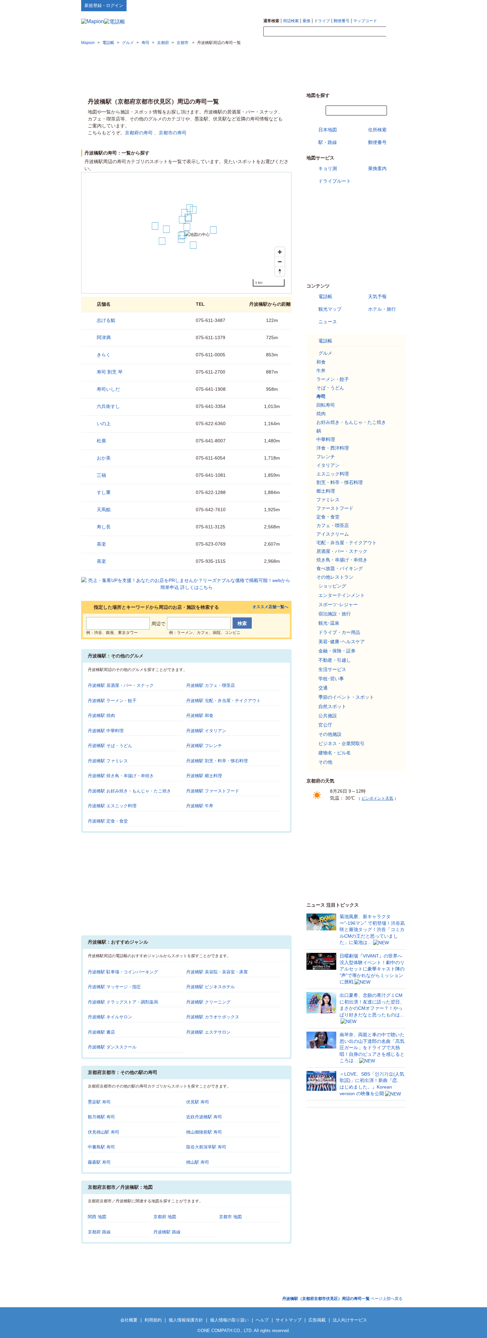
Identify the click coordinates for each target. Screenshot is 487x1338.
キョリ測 (327, 168)
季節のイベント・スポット (346, 697)
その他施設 (330, 734)
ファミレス (328, 499)
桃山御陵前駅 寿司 (204, 1132)
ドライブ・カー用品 (339, 632)
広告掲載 (317, 1319)
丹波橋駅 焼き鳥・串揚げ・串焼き (121, 775)
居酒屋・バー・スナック (341, 551)
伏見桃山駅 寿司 (103, 1132)
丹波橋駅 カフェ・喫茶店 (210, 685)
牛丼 (321, 370)
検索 (396, 31)
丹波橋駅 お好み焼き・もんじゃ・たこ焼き (129, 790)
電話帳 (325, 296)
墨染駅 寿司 (99, 1101)
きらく (104, 354)
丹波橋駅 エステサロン (208, 1032)
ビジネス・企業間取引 (341, 743)
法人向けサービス (350, 1319)
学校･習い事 (331, 678)
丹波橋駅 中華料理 (106, 730)
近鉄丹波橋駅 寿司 (204, 1116)
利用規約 (153, 1319)
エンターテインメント (341, 595)
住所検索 (377, 129)
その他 (325, 762)
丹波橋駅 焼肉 (101, 715)
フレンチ (325, 456)
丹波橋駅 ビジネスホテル (210, 986)
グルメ (325, 353)
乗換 (306, 21)
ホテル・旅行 (382, 309)
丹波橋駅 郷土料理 (204, 775)
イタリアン (328, 465)
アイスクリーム (332, 534)
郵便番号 (342, 21)
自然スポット (332, 706)
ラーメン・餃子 (332, 379)
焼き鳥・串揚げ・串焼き (341, 559)
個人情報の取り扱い (229, 1319)
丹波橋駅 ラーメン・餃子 (112, 700)
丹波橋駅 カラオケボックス (212, 1016)
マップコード (365, 21)
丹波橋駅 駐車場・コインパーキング (123, 971)
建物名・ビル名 (334, 752)
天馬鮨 (104, 509)
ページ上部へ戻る (342, 1298)
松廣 (101, 440)
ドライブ (322, 21)
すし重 (104, 492)
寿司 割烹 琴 (110, 372)
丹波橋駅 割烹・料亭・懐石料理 (217, 760)
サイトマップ (395, 5)
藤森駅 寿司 (99, 1162)
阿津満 (104, 337)
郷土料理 (325, 491)
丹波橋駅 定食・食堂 (108, 821)
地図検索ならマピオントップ (340, 5)
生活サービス (332, 669)
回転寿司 (325, 405)
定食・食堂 (328, 516)
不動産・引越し (334, 660)
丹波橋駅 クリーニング (208, 1002)
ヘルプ (374, 5)
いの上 (104, 423)
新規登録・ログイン (103, 5)
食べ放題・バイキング (339, 568)
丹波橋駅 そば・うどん (110, 745)
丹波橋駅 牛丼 (199, 805)
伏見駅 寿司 (197, 1101)
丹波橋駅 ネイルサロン (110, 1016)
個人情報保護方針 (186, 1319)
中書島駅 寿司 (101, 1146)
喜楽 (101, 544)
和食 (321, 362)
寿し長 (104, 526)
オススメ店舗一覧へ (270, 607)
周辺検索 (291, 21)
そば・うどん (330, 387)
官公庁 (325, 725)
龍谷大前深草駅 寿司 (206, 1146)
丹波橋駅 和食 (199, 715)
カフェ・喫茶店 (332, 525)
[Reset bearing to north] (280, 271)
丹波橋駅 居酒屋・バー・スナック (121, 685)
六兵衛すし (108, 406)
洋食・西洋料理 (332, 448)
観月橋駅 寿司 (101, 1116)
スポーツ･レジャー (338, 604)
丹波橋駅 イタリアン (206, 730)
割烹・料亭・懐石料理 (339, 482)
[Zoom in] (280, 252)
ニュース (327, 321)
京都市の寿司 (173, 132)
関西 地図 (97, 1216)
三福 (101, 475)
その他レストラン (334, 577)
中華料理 (325, 439)
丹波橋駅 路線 (167, 1231)
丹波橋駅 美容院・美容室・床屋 (217, 971)
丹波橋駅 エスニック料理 (112, 805)
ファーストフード (334, 508)
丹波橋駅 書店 (101, 1032)
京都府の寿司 (139, 132)
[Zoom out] (280, 261)
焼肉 (321, 413)
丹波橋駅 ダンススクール (112, 1047)
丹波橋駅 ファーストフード (212, 790)
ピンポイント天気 (377, 798)
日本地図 (327, 129)
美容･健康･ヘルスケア (341, 641)
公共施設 (327, 715)
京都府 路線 (99, 1231)
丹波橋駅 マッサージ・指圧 (114, 986)
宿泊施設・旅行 (334, 613)
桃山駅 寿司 (197, 1162)
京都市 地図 (230, 1216)
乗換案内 (377, 168)
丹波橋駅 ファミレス (108, 760)
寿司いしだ (108, 389)
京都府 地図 (164, 1216)
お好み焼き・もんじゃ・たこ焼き (351, 422)
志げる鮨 (106, 320)
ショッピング (332, 586)
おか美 (104, 458)
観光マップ (330, 309)
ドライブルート (334, 181)
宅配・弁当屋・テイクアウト (346, 542)
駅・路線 (327, 142)
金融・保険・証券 (336, 650)
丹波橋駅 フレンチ (204, 745)
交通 (323, 688)
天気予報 (377, 296)
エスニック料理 (332, 473)
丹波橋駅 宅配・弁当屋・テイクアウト (223, 700)
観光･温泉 (328, 623)
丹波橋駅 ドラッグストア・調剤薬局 (123, 1002)
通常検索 (271, 21)
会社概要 (128, 1319)
